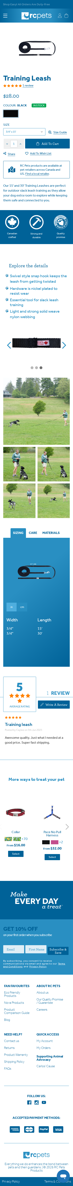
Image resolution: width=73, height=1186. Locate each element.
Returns (9, 1048)
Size (6, 125)
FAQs (7, 1068)
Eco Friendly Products (12, 994)
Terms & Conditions (57, 1181)
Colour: (15, 105)
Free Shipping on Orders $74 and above (28, 4)
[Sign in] (60, 16)
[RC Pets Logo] (36, 14)
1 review (28, 85)
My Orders (43, 1048)
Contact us (11, 1041)
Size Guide (60, 132)
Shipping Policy (14, 1062)
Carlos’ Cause (45, 1066)
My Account (44, 1041)
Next (67, 826)
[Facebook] (29, 1102)
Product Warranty (16, 1055)
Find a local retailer (37, 174)
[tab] (18, 533)
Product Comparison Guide (16, 1011)
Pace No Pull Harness (52, 833)
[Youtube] (44, 1102)
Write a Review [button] (56, 705)
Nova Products (14, 1003)
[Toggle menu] (8, 15)
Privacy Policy (37, 966)
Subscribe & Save (58, 951)
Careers (41, 1009)
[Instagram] (36, 1102)
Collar (16, 832)
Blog (7, 1020)
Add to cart (50, 144)
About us (42, 992)
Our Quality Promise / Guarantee (49, 1001)
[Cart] (66, 16)
